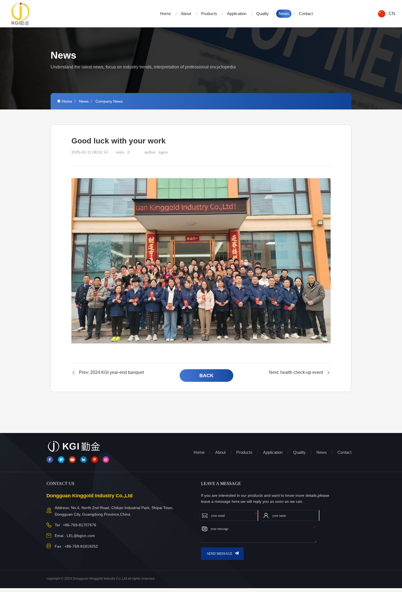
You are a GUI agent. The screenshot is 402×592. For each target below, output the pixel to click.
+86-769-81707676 (79, 525)
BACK (206, 375)
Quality (262, 13)
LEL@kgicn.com (81, 535)
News (284, 13)
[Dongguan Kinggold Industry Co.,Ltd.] (20, 13)
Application (236, 13)
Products (209, 13)
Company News (109, 101)
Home (165, 13)
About (186, 13)
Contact (306, 13)
